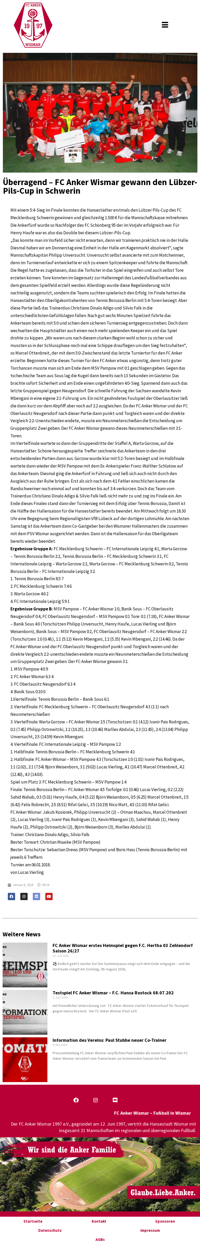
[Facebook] (11, 896)
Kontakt (99, 1221)
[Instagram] (24, 896)
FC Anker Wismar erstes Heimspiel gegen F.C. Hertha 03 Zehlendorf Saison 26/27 (123, 948)
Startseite (32, 1221)
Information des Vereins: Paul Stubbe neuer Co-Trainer (109, 1040)
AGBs (100, 1239)
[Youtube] (49, 896)
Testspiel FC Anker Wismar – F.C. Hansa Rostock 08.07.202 (113, 993)
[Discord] (36, 896)
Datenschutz (50, 1230)
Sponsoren (165, 1221)
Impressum (150, 1230)
